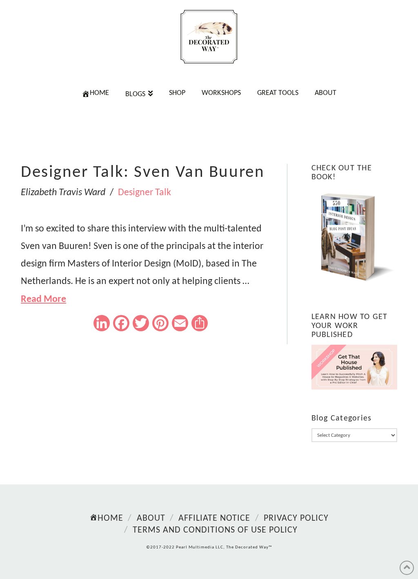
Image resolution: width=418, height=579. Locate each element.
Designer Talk (144, 193)
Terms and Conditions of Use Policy (215, 530)
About (151, 518)
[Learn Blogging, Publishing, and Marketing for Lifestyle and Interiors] (209, 36)
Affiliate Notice (214, 518)
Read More (43, 299)
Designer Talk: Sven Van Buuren (143, 172)
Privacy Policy (296, 518)
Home (110, 518)
